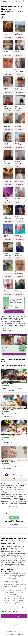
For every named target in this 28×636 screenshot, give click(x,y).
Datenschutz (20, 625)
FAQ (22, 628)
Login (12, 2)
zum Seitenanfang (19, 634)
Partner (18, 550)
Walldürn (18, 564)
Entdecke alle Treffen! (8, 507)
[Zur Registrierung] (4, 2)
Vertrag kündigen (8, 634)
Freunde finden (16, 551)
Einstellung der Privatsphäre (12, 628)
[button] (26, 2)
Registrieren (19, 2)
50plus (10, 323)
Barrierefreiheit (18, 631)
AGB (14, 625)
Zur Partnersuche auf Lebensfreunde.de (14, 616)
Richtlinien (9, 631)
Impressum (7, 625)
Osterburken (5, 566)
